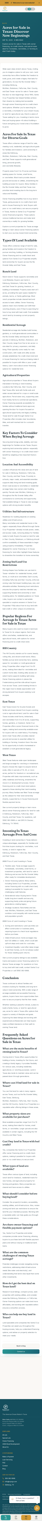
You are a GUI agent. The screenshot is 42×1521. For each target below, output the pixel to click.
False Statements (7, 1496)
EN (29, 9)
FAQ (3, 1463)
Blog (4, 23)
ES (33, 9)
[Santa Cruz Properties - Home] (4, 9)
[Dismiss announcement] (39, 2)
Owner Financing (8, 1441)
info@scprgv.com (11, 1481)
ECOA (4, 1494)
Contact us (21, 1351)
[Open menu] (37, 9)
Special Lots (6, 1438)
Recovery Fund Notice (14, 1494)
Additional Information (9, 1499)
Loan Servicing (7, 1460)
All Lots (4, 1435)
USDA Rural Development (11, 1444)
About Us (5, 1447)
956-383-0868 (10, 1478)
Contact (5, 1466)
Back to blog (21, 1346)
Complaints (26, 1494)
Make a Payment (8, 1456)
